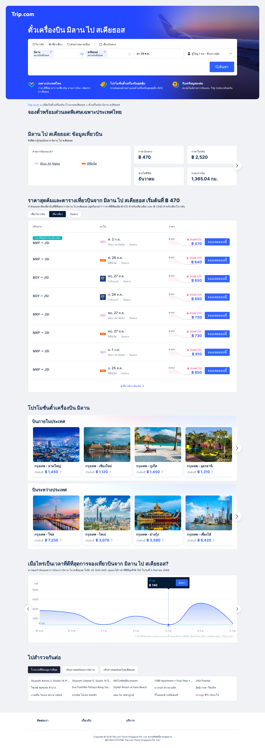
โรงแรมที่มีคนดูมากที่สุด (44, 669)
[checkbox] (108, 44)
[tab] (44, 669)
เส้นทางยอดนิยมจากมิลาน (80, 669)
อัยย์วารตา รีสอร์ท (206, 687)
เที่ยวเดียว (57, 214)
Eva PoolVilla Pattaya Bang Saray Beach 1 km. (92, 687)
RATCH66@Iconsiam (125, 680)
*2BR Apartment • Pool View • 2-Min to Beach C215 (174, 680)
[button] (51, 52)
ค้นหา (182, 582)
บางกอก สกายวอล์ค (165, 687)
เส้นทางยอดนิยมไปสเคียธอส (119, 669)
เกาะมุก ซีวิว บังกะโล (207, 694)
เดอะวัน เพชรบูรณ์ (123, 694)
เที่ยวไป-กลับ (38, 214)
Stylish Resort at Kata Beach (130, 687)
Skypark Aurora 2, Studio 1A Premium (51, 680)
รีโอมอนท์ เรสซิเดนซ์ (166, 694)
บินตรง (74, 214)
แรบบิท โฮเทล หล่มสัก (84, 694)
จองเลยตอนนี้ (217, 242)
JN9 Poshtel (203, 680)
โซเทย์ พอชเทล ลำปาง (43, 687)
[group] (56, 54)
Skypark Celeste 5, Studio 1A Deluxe (92, 680)
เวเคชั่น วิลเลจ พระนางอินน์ (46, 694)
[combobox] (56, 54)
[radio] (38, 44)
